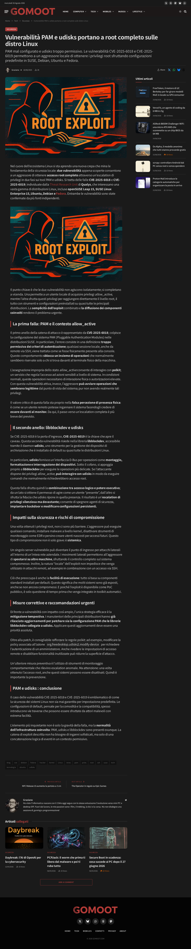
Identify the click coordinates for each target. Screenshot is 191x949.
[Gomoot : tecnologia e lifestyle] (33, 11)
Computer (78, 11)
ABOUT (123, 931)
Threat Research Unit (64, 184)
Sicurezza (11, 29)
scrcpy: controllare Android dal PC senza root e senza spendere (169, 164)
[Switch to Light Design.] (180, 11)
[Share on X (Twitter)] (169, 69)
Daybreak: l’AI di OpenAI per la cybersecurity (23, 860)
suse (105, 762)
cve (15, 762)
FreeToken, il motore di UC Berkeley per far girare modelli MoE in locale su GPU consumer (168, 92)
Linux (60, 762)
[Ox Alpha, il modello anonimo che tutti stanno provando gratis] (143, 150)
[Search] (185, 11)
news (68, 762)
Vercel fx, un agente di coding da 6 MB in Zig (169, 109)
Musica (122, 11)
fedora (33, 762)
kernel (51, 762)
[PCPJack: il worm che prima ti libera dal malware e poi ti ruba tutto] (66, 838)
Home (66, 11)
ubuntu (23, 767)
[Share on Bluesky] (179, 69)
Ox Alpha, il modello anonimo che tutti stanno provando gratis (169, 148)
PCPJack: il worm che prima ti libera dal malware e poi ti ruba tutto (66, 862)
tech (113, 762)
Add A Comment (66, 882)
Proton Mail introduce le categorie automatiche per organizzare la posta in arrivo (167, 182)
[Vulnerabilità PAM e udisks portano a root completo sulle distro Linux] (66, 157)
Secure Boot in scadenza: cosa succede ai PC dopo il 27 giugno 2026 (107, 862)
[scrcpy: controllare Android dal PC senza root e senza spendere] (143, 166)
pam (76, 762)
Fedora (61, 193)
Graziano (15, 70)
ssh (98, 762)
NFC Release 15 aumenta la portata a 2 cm (41, 785)
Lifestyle (137, 11)
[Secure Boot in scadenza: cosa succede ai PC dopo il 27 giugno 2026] (108, 838)
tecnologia (11, 767)
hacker (42, 762)
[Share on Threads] (183, 69)
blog (9, 762)
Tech (93, 11)
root (92, 762)
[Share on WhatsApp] (174, 69)
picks (84, 762)
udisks (32, 767)
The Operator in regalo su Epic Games (89, 785)
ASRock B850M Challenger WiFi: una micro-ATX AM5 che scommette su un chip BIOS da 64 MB (168, 128)
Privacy (112, 931)
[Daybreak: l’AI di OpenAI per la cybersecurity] (24, 838)
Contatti (99, 931)
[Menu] (6, 11)
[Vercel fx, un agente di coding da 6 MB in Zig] (143, 111)
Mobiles (107, 11)
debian (24, 762)
